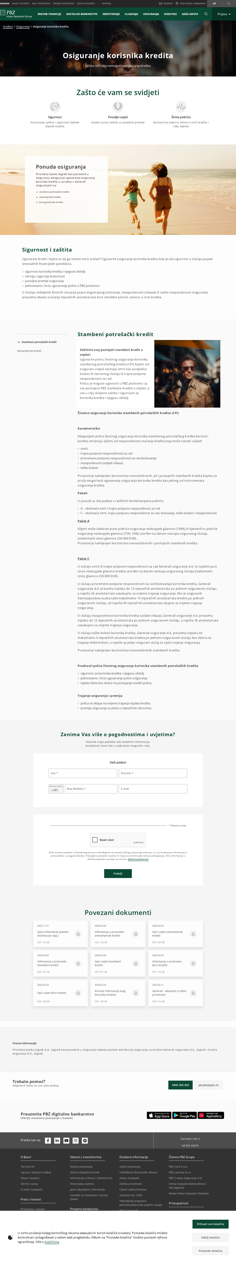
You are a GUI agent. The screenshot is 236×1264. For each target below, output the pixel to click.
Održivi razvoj (29, 1184)
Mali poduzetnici (41, 3)
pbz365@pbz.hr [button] (209, 1085)
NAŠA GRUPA (190, 14)
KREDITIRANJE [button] (111, 14)
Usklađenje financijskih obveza (138, 1172)
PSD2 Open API (128, 1210)
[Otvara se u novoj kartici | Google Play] (184, 1115)
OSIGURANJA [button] (151, 14)
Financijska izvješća (82, 1184)
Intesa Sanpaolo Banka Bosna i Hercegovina (188, 1185)
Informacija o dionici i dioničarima (91, 1178)
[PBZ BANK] (16, 13)
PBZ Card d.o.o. (178, 1166)
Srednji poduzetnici (63, 3)
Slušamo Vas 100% (130, 1195)
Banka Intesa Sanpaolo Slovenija (189, 1193)
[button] (231, 1215)
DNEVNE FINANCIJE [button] (49, 14)
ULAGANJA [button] (131, 14)
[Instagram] (76, 1141)
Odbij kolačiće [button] (210, 1237)
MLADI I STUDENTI (21, 3)
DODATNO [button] (170, 14)
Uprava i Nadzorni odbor (36, 1172)
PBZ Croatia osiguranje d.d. (185, 1178)
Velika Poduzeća (86, 3)
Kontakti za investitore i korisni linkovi (89, 1197)
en (229, 3)
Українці (106, 3)
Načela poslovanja (81, 1166)
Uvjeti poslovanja (129, 1166)
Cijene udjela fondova (132, 1189)
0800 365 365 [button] (180, 1085)
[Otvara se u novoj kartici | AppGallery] (210, 1115)
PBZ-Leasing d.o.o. (180, 1172)
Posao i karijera (30, 1178)
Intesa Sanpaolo (129, 1178)
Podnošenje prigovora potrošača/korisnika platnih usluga (140, 1203)
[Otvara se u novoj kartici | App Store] (159, 1115)
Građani (8, 26)
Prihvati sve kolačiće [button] (210, 1224)
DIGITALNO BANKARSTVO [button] (82, 14)
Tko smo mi (28, 1166)
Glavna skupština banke (85, 1172)
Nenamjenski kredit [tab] (29, 351)
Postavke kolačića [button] (210, 1251)
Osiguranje (23, 26)
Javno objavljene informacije (87, 1189)
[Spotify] (85, 1141)
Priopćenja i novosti (33, 1209)
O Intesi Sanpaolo (31, 1189)
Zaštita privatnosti (138, 859)
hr (214, 3)
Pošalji (118, 873)
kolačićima (52, 1242)
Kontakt (168, 3)
